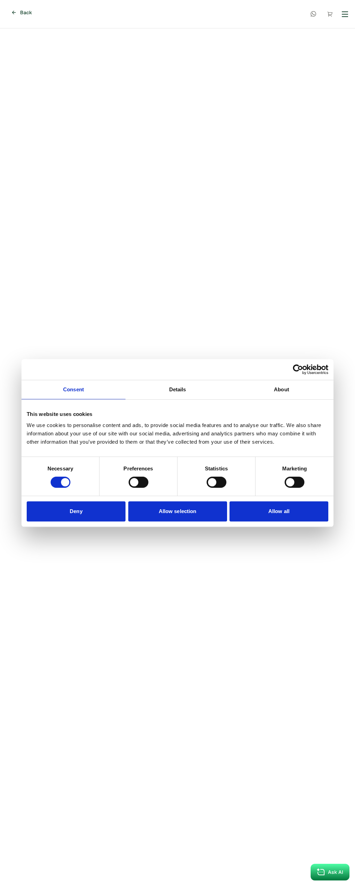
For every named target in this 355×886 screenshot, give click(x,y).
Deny (76, 511)
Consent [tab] (73, 389)
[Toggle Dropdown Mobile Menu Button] (345, 14)
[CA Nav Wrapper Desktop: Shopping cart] (330, 14)
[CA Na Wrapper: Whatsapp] (313, 14)
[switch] (138, 482)
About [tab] (281, 389)
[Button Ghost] (313, 14)
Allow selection (178, 511)
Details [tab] (177, 389)
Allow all (278, 511)
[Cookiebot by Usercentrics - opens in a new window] (298, 369)
